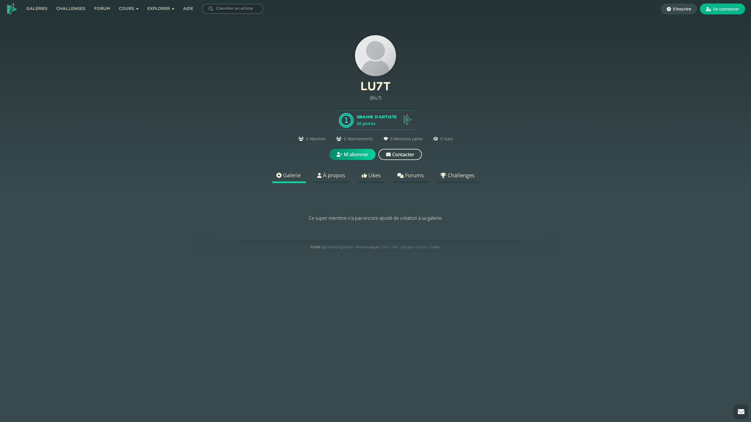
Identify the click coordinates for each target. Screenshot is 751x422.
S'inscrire (681, 9)
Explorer (159, 9)
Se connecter (725, 9)
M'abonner (356, 154)
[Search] (211, 8)
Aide (188, 9)
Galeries (37, 9)
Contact (421, 247)
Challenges (70, 9)
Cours (127, 9)
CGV (395, 247)
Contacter (403, 154)
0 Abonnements (358, 139)
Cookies (435, 247)
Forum (102, 9)
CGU (385, 247)
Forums (414, 175)
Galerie (291, 175)
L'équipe (406, 247)
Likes (374, 175)
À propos (333, 175)
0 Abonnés (316, 139)
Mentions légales (367, 247)
